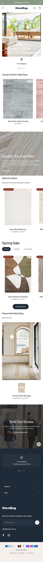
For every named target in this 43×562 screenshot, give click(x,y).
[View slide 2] (21, 68)
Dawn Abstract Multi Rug (18, 297)
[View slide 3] (24, 68)
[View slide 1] (19, 68)
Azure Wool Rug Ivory (18, 229)
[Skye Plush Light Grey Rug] (18, 99)
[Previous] (3, 2)
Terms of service (29, 553)
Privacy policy (21, 553)
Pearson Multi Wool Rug (21, 396)
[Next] (40, 2)
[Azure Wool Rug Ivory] (18, 207)
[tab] (6, 249)
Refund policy (13, 553)
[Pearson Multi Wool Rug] (21, 388)
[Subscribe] (37, 522)
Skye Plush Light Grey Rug (18, 121)
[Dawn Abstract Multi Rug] (18, 274)
